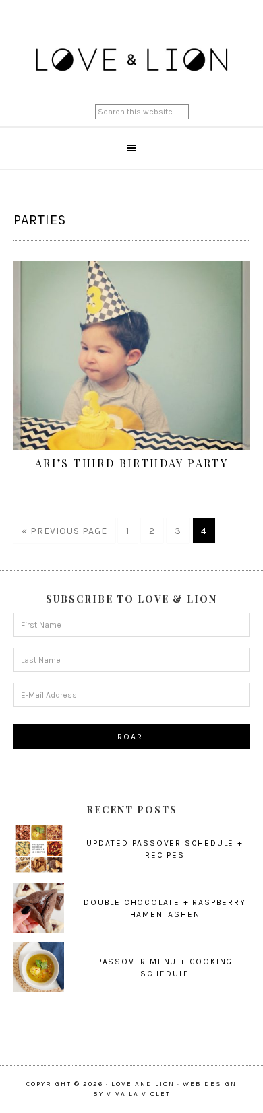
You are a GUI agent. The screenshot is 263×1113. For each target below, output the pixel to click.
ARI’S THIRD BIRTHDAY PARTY (131, 463)
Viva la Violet (139, 1094)
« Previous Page (64, 531)
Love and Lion (131, 60)
